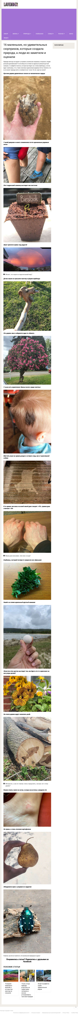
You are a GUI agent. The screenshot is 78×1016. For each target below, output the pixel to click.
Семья (50, 34)
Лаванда (2, 1010)
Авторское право (35, 1012)
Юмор (6, 34)
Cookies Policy (74, 1012)
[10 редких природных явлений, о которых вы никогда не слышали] (10, 976)
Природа (26, 34)
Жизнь (15, 34)
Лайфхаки (39, 34)
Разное (60, 34)
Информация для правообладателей (51, 1012)
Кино (71, 34)
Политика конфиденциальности (21, 1012)
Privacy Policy (66, 1012)
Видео (6, 38)
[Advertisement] (39, 20)
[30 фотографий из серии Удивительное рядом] (43, 976)
